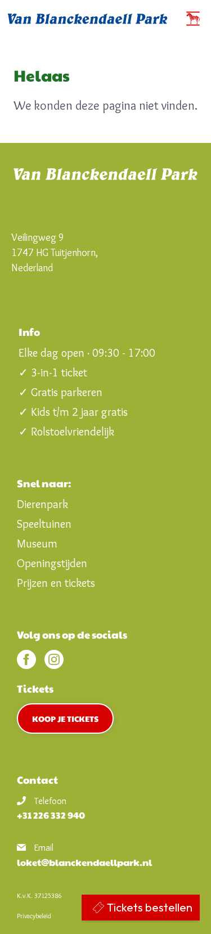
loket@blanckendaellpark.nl (84, 862)
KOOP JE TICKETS (65, 718)
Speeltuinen (44, 524)
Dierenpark (42, 504)
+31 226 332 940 (51, 815)
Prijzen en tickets (56, 583)
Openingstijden (52, 563)
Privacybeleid (34, 915)
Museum (37, 543)
